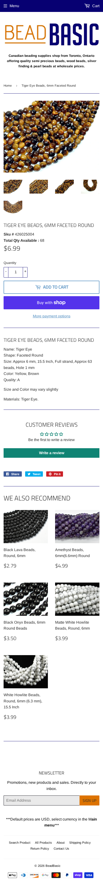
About (61, 842)
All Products (43, 842)
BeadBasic (53, 866)
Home (8, 85)
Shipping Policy (80, 842)
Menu (14, 6)
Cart (95, 6)
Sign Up (89, 800)
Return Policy (39, 848)
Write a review (51, 453)
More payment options (51, 316)
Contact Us (61, 848)
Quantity (10, 263)
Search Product (19, 842)
